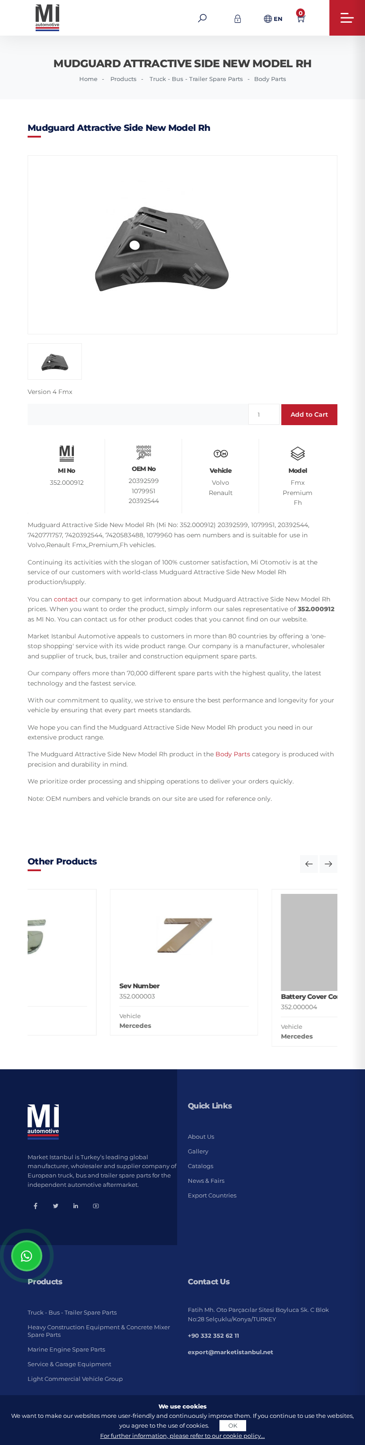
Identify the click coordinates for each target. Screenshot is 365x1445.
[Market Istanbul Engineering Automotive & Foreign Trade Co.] (76, 18)
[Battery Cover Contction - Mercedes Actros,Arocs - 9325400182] (270, 942)
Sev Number (64, 986)
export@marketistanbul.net (230, 1352)
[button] (309, 864)
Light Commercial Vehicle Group (75, 1378)
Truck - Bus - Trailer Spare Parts (196, 78)
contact (66, 599)
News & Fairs (206, 1180)
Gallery (198, 1151)
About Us (201, 1136)
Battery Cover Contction (245, 996)
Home (88, 78)
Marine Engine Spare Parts (66, 1349)
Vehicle (54, 1015)
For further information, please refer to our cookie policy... (182, 1435)
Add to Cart (309, 414)
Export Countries (212, 1195)
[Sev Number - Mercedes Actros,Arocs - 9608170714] (108, 937)
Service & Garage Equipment (69, 1364)
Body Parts (270, 78)
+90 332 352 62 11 (213, 1335)
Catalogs (200, 1165)
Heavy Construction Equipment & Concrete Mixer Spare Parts (99, 1330)
